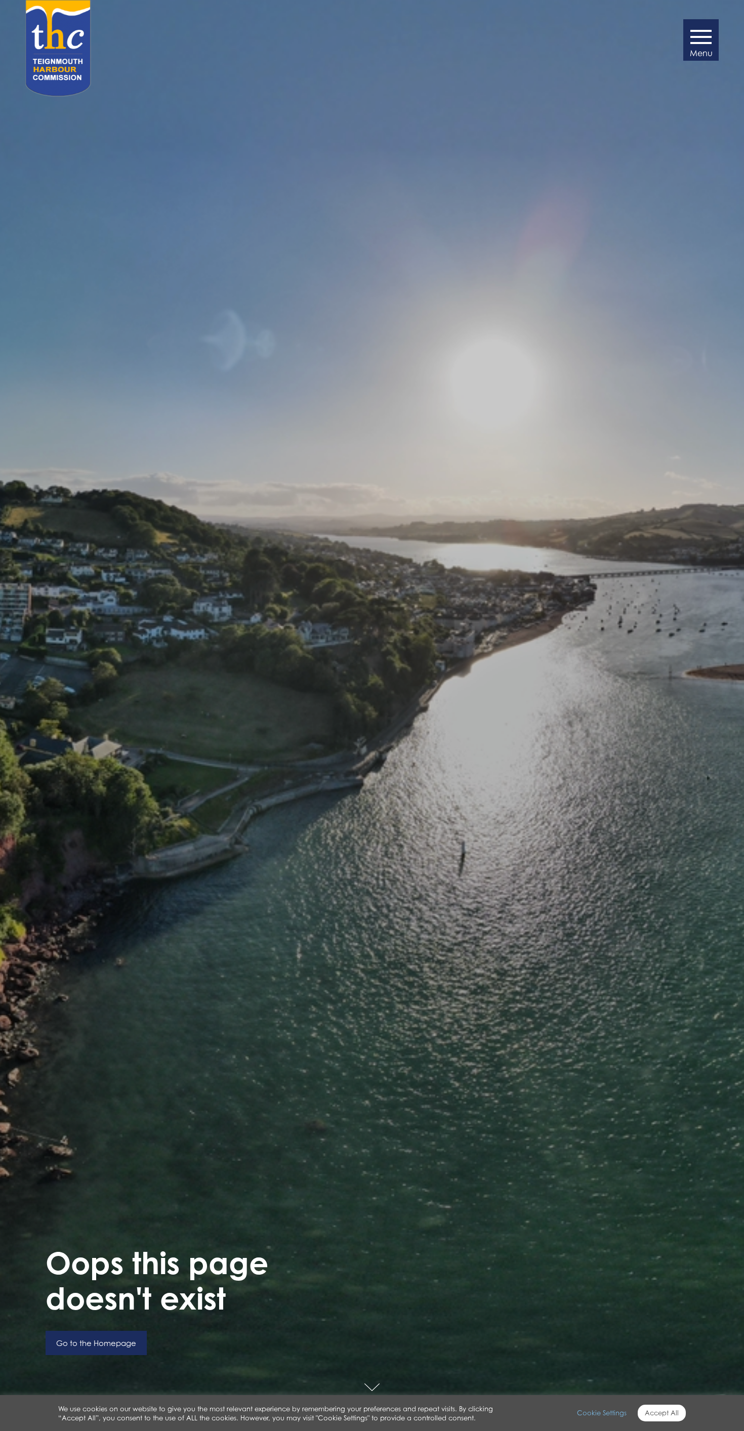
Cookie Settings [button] (602, 1413)
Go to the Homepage (96, 1343)
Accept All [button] (662, 1413)
